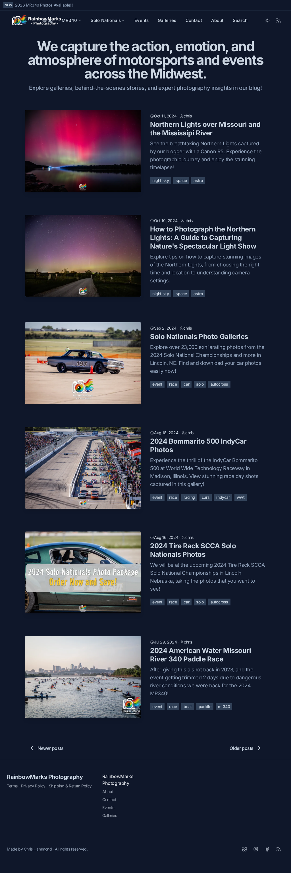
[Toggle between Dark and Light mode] (267, 20)
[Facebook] (267, 849)
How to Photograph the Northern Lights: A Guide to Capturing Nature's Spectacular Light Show (203, 237)
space (181, 180)
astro (198, 180)
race (173, 384)
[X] (244, 849)
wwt (241, 497)
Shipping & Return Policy (70, 785)
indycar (223, 497)
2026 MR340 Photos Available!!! (44, 5)
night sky (160, 180)
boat (188, 706)
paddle (205, 706)
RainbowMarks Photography (45, 776)
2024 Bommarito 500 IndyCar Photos (198, 445)
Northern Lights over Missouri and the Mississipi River (205, 128)
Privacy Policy (33, 785)
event (157, 384)
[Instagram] (255, 849)
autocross (219, 384)
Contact (194, 20)
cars (205, 497)
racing (189, 497)
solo (199, 384)
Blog (48, 20)
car (186, 384)
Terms (12, 785)
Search (240, 20)
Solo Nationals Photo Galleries (199, 336)
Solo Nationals (106, 20)
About (217, 20)
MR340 (69, 20)
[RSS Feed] (278, 20)
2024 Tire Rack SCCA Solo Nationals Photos (193, 550)
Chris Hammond (38, 849)
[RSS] (278, 849)
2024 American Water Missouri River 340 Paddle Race (200, 654)
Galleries (167, 20)
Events (141, 20)
